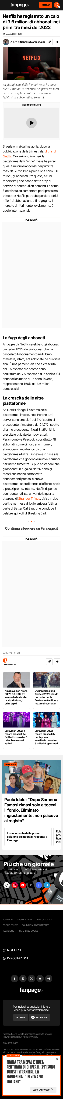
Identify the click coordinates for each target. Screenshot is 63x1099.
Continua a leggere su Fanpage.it (31, 528)
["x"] (31, 885)
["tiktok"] (7, 885)
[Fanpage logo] (20, 5)
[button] (57, 42)
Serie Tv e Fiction (11, 653)
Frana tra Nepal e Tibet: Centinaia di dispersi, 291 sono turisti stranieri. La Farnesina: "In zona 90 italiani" (31, 1072)
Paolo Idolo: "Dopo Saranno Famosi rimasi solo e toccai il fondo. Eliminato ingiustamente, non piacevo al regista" (31, 810)
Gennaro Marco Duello (32, 41)
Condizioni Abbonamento (35, 925)
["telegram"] (47, 885)
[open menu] (4, 5)
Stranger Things (29, 498)
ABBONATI (46, 5)
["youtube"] (23, 885)
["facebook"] (39, 885)
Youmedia (8, 919)
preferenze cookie (28, 930)
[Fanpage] (31, 990)
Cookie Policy (10, 925)
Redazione (8, 930)
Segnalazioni (24, 919)
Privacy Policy (44, 919)
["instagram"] (15, 885)
